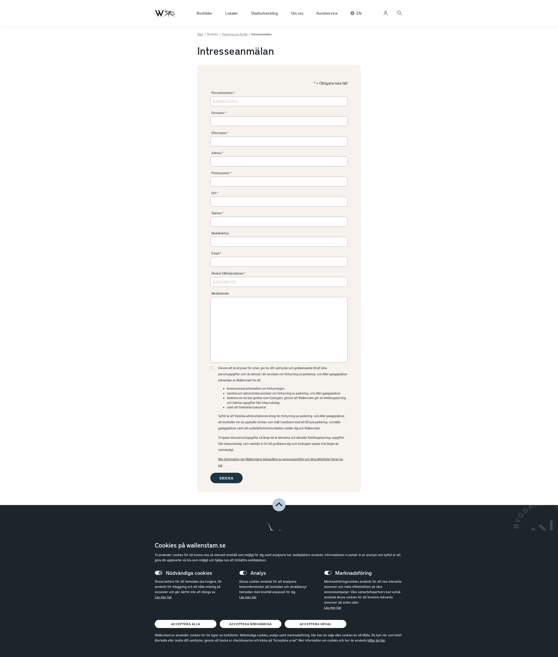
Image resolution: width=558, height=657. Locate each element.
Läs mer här (163, 597)
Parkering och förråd (234, 34)
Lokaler (231, 13)
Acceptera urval (316, 624)
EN (359, 13)
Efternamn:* (219, 133)
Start (200, 34)
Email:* (216, 253)
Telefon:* (217, 213)
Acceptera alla (185, 624)
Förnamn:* (218, 113)
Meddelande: (220, 293)
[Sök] (399, 13)
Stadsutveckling (264, 13)
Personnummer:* (223, 92)
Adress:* (217, 153)
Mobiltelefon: (220, 233)
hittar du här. (376, 640)
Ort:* (214, 193)
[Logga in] (385, 13)
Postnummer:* (221, 173)
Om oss (297, 13)
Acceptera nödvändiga (250, 624)
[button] (279, 504)
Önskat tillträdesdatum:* (228, 273)
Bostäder (204, 13)
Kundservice (326, 13)
